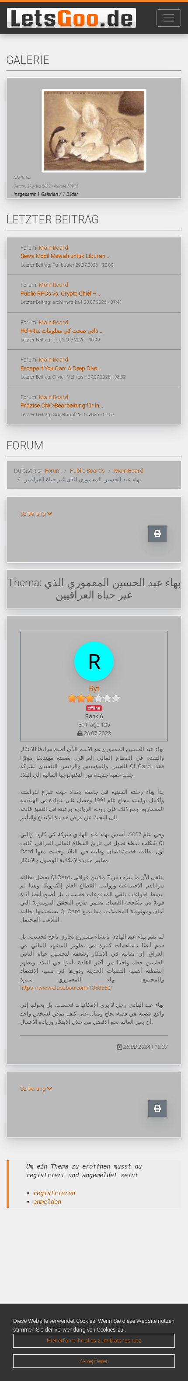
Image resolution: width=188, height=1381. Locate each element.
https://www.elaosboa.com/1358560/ (66, 987)
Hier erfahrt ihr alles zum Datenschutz (94, 1340)
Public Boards (87, 470)
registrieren (54, 1193)
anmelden (47, 1201)
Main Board (53, 247)
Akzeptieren (94, 1361)
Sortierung (33, 514)
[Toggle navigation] (169, 18)
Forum (53, 470)
